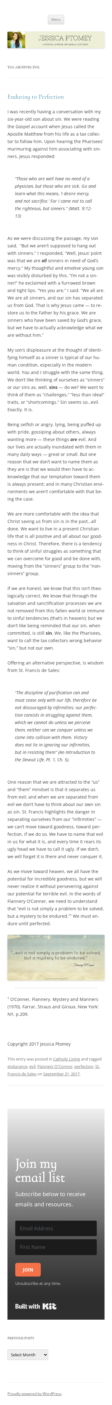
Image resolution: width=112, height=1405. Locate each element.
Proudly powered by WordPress (34, 1393)
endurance (17, 1066)
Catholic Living (66, 1059)
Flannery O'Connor (54, 1066)
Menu (56, 19)
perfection (83, 1066)
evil (32, 1066)
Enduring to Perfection (35, 97)
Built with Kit (36, 1306)
